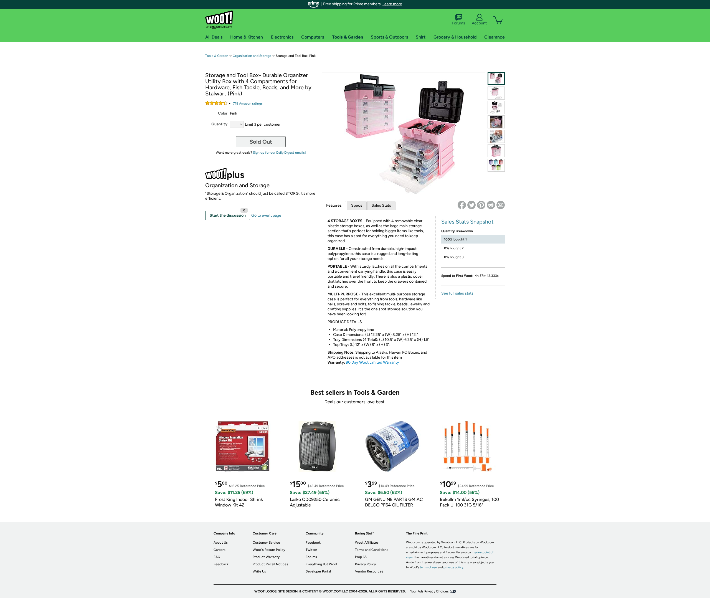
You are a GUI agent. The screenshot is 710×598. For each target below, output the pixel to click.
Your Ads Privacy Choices (429, 591)
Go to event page (266, 215)
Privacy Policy (365, 564)
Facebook (313, 542)
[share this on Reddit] (491, 205)
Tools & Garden (216, 56)
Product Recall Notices (270, 564)
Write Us (259, 571)
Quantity (219, 124)
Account (479, 23)
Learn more (392, 4)
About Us (221, 542)
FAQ (217, 557)
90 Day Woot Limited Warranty (372, 362)
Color (222, 113)
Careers (219, 550)
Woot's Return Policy (269, 550)
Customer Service (266, 542)
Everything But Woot (322, 564)
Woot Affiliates (367, 542)
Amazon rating (248, 103)
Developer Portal (318, 571)
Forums (458, 23)
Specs (356, 205)
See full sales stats (457, 293)
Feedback (221, 564)
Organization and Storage (252, 56)
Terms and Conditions (371, 550)
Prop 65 (361, 557)
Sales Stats (381, 205)
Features (334, 205)
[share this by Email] (500, 205)
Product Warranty (266, 557)
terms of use (428, 567)
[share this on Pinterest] (481, 205)
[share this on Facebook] (462, 205)
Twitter (311, 550)
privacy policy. (453, 567)
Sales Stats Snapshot (467, 221)
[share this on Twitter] (471, 205)
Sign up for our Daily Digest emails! (279, 152)
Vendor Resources (369, 571)
